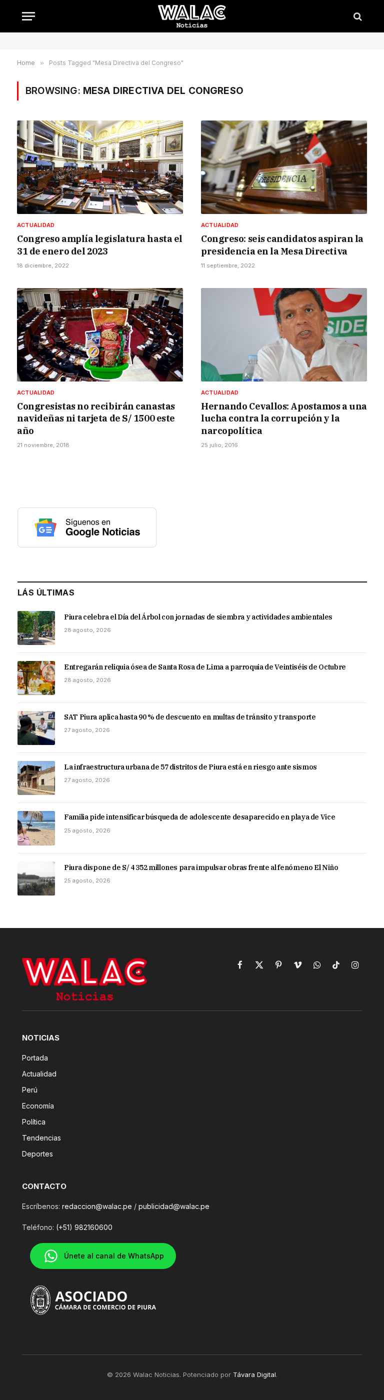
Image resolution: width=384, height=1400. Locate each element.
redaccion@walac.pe (97, 1206)
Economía (38, 1106)
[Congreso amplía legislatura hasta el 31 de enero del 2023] (100, 167)
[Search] (357, 16)
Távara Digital (254, 1374)
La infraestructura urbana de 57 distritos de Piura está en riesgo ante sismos (190, 767)
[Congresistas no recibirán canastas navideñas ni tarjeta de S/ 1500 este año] (100, 335)
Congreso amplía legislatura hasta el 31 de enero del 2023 (99, 244)
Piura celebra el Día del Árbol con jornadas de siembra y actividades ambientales (198, 617)
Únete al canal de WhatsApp (114, 1256)
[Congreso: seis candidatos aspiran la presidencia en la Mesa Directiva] (284, 167)
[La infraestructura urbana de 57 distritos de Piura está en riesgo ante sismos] (36, 778)
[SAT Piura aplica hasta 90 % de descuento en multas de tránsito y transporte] (36, 728)
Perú (30, 1090)
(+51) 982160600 (84, 1227)
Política (34, 1122)
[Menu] (28, 16)
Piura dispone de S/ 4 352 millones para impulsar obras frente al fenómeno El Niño (201, 867)
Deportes (37, 1154)
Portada (35, 1058)
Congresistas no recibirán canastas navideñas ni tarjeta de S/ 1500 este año (96, 418)
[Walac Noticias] (192, 16)
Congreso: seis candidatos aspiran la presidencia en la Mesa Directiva (282, 244)
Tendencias (41, 1138)
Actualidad (35, 225)
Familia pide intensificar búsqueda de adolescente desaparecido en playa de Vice (199, 817)
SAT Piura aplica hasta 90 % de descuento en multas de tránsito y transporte (190, 717)
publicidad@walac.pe (174, 1206)
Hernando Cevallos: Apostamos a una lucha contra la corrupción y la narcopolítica (284, 418)
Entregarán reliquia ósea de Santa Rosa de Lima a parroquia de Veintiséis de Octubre (205, 667)
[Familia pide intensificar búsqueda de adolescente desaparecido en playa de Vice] (36, 828)
